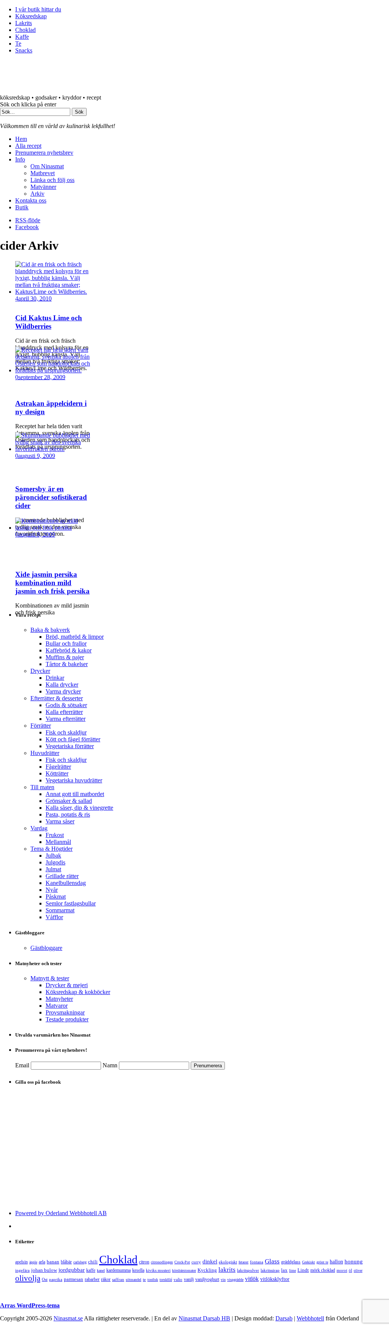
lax (284, 1270)
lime (292, 1270)
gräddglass (290, 1262)
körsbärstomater (184, 1270)
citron (144, 1262)
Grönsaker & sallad (69, 801)
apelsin (21, 1262)
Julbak (53, 855)
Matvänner (43, 187)
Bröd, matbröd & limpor (75, 636)
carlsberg (80, 1262)
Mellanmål (58, 842)
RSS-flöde (27, 220)
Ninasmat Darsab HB (204, 1318)
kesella (138, 1270)
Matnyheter (59, 999)
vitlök (252, 1279)
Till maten (42, 787)
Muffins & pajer (65, 657)
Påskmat (56, 896)
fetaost (243, 1262)
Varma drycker (63, 691)
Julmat (53, 869)
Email (22, 1065)
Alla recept (28, 145)
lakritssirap (270, 1270)
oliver (358, 1270)
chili (93, 1262)
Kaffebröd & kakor (69, 650)
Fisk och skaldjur (66, 732)
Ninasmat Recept (95, 77)
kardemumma (118, 1270)
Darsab (284, 1318)
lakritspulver (248, 1270)
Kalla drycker (62, 684)
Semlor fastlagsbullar (71, 903)
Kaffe (22, 36)
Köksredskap (31, 16)
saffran (118, 1279)
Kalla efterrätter (64, 712)
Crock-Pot (182, 1262)
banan (53, 1262)
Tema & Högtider (51, 848)
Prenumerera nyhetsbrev (44, 152)
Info (20, 159)
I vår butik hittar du (38, 9)
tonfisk (152, 1279)
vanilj (189, 1279)
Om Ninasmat (47, 166)
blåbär (66, 1262)
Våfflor (54, 917)
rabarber (92, 1279)
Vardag (38, 828)
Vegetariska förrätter (70, 746)
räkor (106, 1279)
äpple (33, 1262)
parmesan (73, 1279)
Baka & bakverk (50, 630)
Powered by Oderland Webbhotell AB (61, 1213)
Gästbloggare (46, 948)
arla (42, 1262)
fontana (256, 1262)
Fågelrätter (58, 766)
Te (18, 43)
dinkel (209, 1261)
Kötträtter (57, 773)
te (144, 1279)
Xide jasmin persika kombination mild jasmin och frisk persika (52, 582)
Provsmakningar (65, 1012)
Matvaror (57, 1005)
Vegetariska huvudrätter (74, 780)
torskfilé (166, 1279)
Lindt (303, 1270)
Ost (44, 1279)
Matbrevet (42, 173)
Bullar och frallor (66, 643)
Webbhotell (310, 1318)
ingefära (22, 1270)
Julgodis (55, 862)
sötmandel (133, 1279)
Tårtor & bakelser (67, 664)
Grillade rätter (62, 876)
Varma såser (60, 821)
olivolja (27, 1278)
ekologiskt (228, 1262)
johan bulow (44, 1270)
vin (223, 1279)
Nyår (52, 889)
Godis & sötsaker (66, 705)
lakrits (227, 1269)
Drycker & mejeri (67, 985)
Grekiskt (308, 1262)
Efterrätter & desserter (56, 698)
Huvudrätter (44, 753)
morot (342, 1270)
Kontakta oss (30, 200)
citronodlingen (162, 1262)
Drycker (40, 671)
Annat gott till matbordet (75, 794)
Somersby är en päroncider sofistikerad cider (51, 497)
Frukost (55, 835)
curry (196, 1262)
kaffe (90, 1270)
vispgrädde (235, 1279)
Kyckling (207, 1270)
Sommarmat (60, 910)
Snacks (23, 50)
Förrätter (40, 725)
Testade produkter (67, 1019)
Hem (21, 139)
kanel (101, 1270)
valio (178, 1279)
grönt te (322, 1262)
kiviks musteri (158, 1270)
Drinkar (55, 677)
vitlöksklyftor (274, 1279)
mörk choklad (322, 1270)
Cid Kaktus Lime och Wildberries (48, 322)
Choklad (25, 30)
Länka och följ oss (52, 180)
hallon (336, 1261)
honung (354, 1261)
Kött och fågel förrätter (73, 739)
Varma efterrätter (65, 718)
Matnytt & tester (49, 978)
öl (350, 1270)
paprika (55, 1279)
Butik (21, 207)
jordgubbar (72, 1269)
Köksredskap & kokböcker (78, 992)
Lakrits (23, 23)
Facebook (27, 227)
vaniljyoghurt (207, 1279)
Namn (110, 1065)
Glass (272, 1261)
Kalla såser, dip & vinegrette (79, 807)
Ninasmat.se (68, 1318)
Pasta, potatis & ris (68, 814)
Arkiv (37, 193)
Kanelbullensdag (66, 883)
